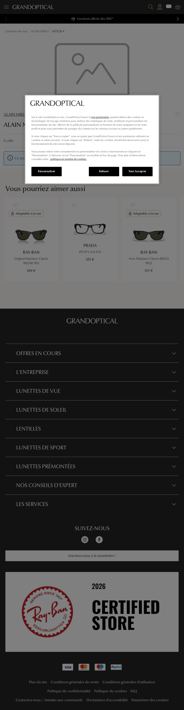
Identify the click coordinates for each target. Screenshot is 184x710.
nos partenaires (100, 117)
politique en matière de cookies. (68, 159)
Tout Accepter (137, 171)
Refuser (104, 171)
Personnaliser (46, 171)
